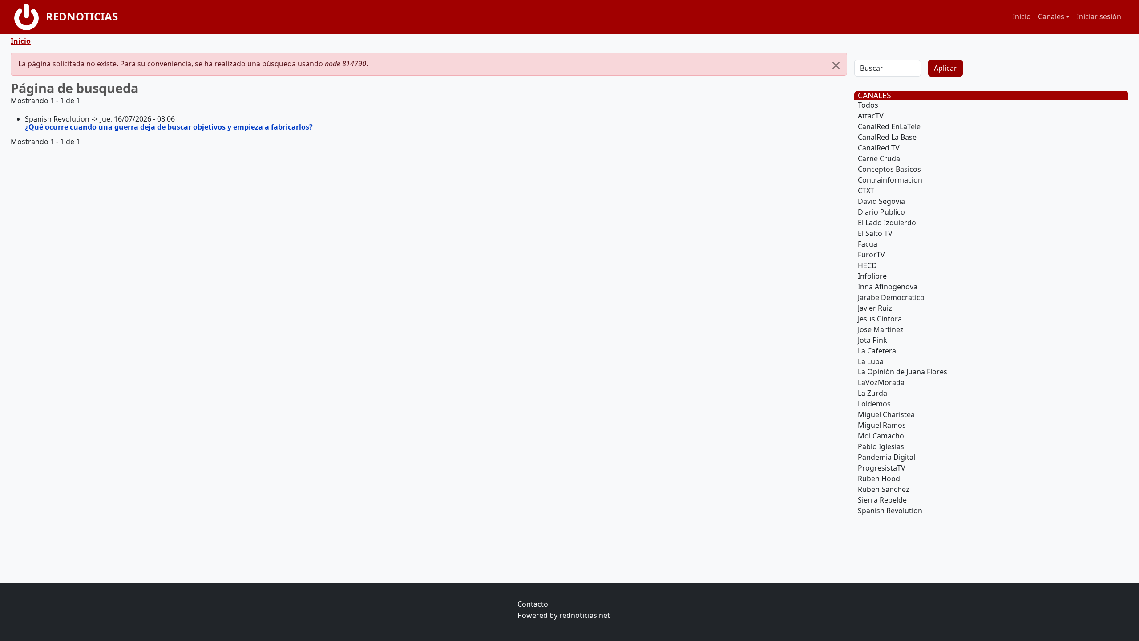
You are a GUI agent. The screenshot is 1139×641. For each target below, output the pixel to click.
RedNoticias (82, 16)
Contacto (532, 604)
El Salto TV (875, 233)
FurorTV (871, 255)
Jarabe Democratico (891, 297)
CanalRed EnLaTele (889, 126)
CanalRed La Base (887, 137)
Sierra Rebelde (882, 500)
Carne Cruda (879, 158)
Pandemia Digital (886, 457)
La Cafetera (877, 351)
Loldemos (874, 404)
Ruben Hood (879, 478)
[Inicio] (30, 17)
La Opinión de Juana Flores (902, 372)
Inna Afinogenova (887, 287)
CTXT (866, 190)
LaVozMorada (881, 382)
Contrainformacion (890, 180)
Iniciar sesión (1099, 16)
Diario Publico (881, 212)
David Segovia (881, 201)
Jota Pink (872, 340)
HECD (867, 265)
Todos (868, 105)
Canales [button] (1051, 16)
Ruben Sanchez (883, 489)
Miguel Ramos (882, 425)
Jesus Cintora (880, 319)
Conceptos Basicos (889, 169)
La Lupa (871, 361)
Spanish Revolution (890, 510)
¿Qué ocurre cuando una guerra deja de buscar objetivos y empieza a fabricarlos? (169, 127)
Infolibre (872, 276)
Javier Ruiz (875, 308)
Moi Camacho (881, 436)
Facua (867, 244)
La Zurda (872, 393)
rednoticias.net (584, 615)
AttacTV (871, 116)
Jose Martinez (881, 329)
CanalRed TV (879, 148)
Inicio (1022, 16)
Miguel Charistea (886, 414)
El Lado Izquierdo (887, 222)
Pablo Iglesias (881, 446)
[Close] (836, 65)
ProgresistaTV (881, 468)
